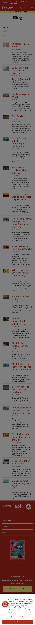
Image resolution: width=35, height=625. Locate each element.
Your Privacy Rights (17, 617)
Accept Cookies (17, 622)
